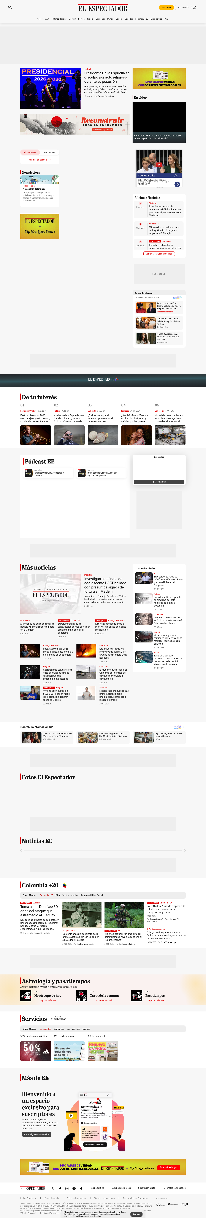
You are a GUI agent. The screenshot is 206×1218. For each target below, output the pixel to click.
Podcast (90, 470)
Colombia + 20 (166, 903)
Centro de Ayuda (51, 1198)
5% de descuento (97, 1036)
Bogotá (46, 666)
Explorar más (46, 1000)
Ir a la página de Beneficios (36, 1134)
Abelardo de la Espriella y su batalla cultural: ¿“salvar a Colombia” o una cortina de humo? (69, 418)
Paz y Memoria (68, 930)
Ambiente (103, 645)
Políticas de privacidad (76, 1198)
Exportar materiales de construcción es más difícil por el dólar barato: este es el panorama (165, 249)
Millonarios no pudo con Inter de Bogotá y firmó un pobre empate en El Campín (164, 230)
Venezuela (103, 687)
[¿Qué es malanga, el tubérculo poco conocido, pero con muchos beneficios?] (103, 435)
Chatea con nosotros (176, 1188)
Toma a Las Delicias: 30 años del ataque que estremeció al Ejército (39, 911)
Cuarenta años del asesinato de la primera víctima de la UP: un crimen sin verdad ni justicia (80, 937)
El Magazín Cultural (116, 620)
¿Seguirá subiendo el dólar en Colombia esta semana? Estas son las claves (168, 620)
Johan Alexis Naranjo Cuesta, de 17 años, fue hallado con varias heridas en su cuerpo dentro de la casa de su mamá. (105, 599)
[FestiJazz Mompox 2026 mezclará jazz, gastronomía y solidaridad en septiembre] (35, 435)
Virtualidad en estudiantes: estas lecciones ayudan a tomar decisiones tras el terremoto (169, 418)
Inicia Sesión (183, 7)
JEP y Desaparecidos (156, 929)
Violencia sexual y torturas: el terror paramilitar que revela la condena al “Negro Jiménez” (123, 937)
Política (157, 573)
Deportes (38, 470)
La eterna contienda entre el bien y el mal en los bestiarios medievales (110, 626)
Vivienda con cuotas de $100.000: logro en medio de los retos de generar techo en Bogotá (57, 695)
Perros (156, 652)
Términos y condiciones (104, 1198)
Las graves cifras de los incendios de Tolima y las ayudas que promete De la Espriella (113, 653)
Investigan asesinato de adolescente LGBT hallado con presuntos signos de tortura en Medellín (165, 211)
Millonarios (153, 224)
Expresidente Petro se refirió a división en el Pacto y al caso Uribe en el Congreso (168, 581)
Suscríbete (166, 7)
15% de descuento (64, 1036)
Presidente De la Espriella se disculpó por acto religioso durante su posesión (106, 77)
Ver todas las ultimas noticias (159, 254)
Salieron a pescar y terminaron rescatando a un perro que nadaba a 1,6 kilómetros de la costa (168, 660)
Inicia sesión (48, 198)
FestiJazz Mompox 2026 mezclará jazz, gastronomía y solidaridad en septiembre (35, 418)
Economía (166, 241)
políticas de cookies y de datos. (88, 1216)
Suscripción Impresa (121, 1188)
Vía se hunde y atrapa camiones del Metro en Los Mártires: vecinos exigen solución (168, 639)
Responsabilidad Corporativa (135, 1198)
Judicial (87, 69)
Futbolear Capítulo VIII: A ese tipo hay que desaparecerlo (102, 474)
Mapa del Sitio (97, 1188)
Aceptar (136, 1214)
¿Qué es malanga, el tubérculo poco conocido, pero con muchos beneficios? (101, 418)
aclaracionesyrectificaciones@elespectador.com (111, 1208)
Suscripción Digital (146, 1188)
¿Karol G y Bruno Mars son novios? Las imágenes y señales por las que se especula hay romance (135, 418)
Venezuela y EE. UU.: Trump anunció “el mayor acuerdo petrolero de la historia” (157, 137)
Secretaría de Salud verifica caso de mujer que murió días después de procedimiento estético (57, 674)
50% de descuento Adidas (34, 1036)
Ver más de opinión (38, 160)
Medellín (152, 203)
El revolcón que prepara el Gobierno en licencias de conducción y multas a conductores (113, 674)
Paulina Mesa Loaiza (86, 944)
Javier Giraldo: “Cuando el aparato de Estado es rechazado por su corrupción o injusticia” (166, 909)
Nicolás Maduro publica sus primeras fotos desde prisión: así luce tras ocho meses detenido (114, 695)
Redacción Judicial (106, 96)
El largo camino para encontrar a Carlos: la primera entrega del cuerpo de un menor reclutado (166, 935)
